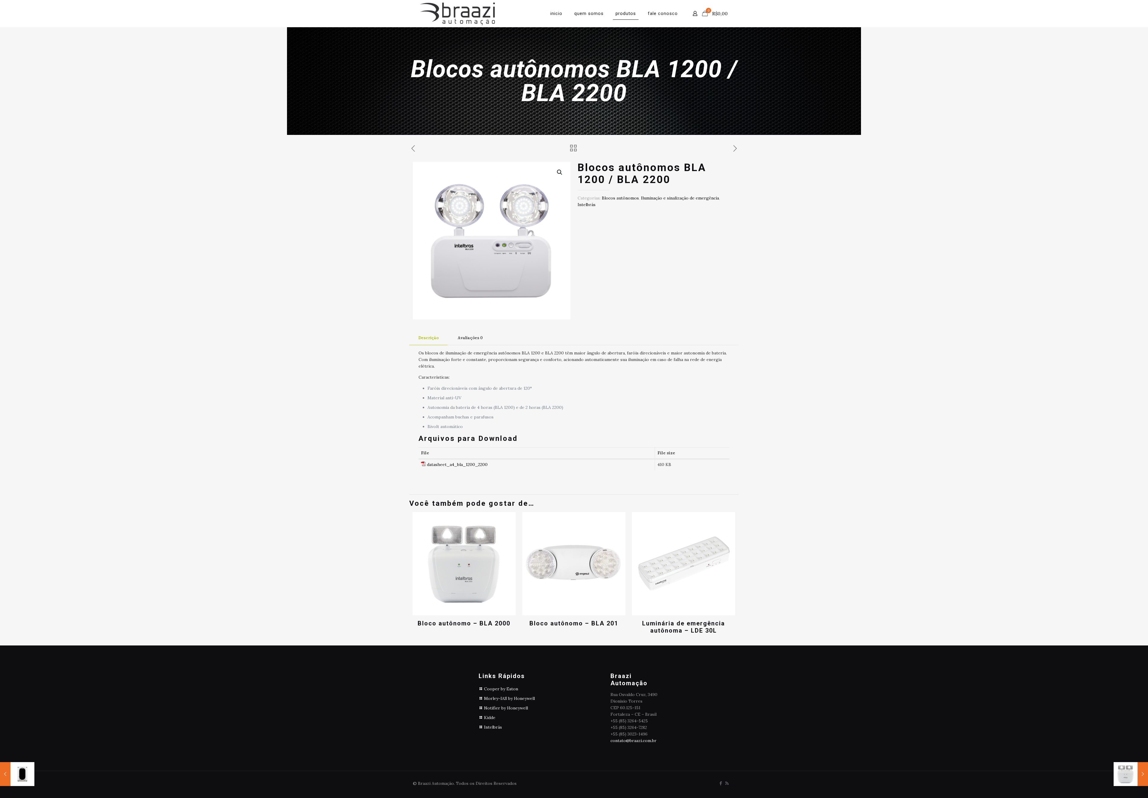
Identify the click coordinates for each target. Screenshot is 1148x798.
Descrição (428, 337)
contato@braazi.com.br (633, 740)
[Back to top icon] (1119, 785)
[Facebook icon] (720, 783)
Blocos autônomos (620, 198)
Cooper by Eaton (501, 689)
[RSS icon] (727, 783)
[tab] (428, 338)
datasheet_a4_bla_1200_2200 (457, 464)
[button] (560, 172)
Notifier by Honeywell (506, 708)
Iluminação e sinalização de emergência (680, 198)
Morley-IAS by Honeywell (509, 698)
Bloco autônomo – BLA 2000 (464, 623)
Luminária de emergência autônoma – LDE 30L (683, 627)
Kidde (489, 717)
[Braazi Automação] (457, 13)
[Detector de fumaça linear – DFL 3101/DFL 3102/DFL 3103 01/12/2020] (17, 774)
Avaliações (470, 337)
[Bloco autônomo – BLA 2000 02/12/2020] (1131, 774)
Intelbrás (587, 204)
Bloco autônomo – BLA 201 (573, 623)
